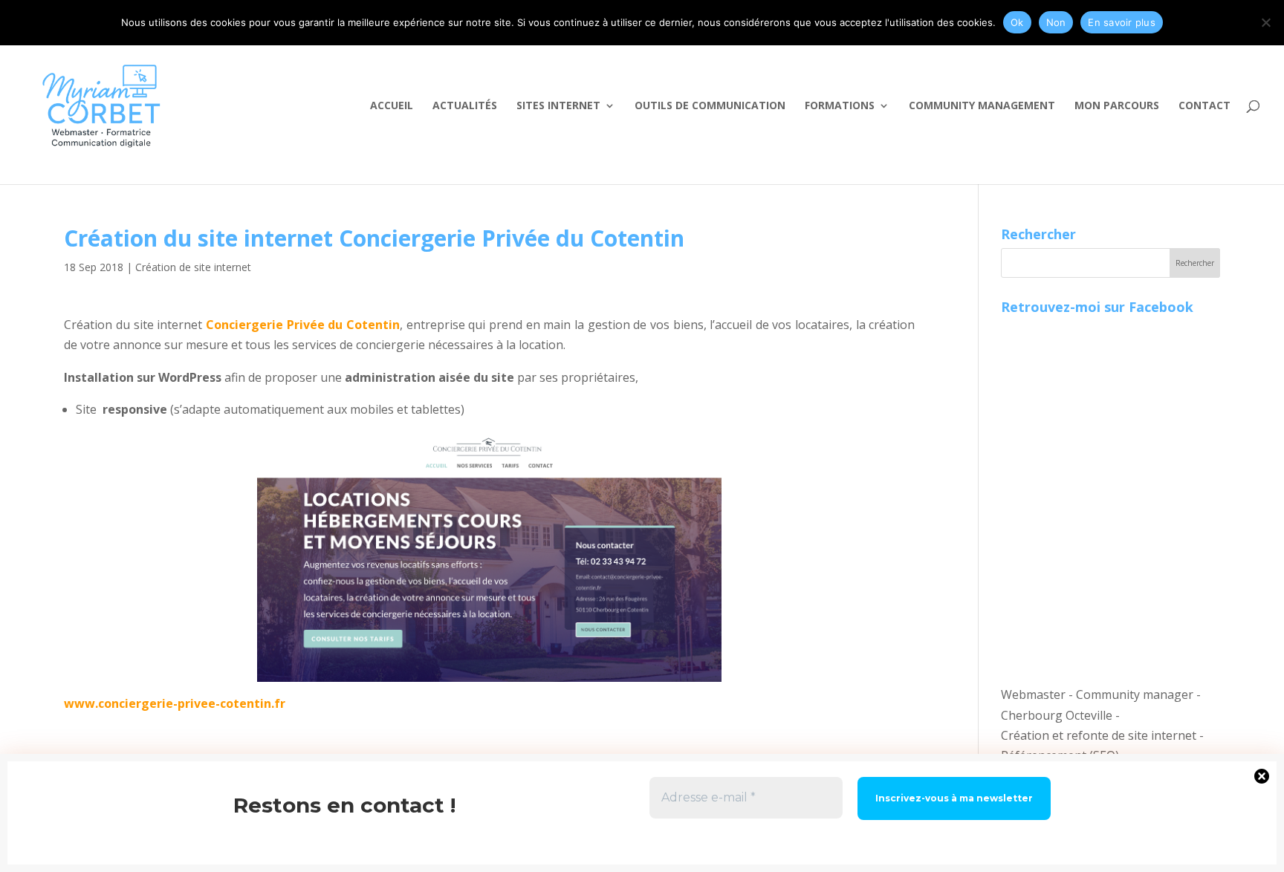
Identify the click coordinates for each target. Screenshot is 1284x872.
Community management (982, 106)
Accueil (391, 106)
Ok (1017, 22)
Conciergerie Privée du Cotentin (303, 324)
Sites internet (558, 106)
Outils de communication (710, 106)
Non (1056, 22)
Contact (1204, 106)
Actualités (464, 106)
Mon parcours (1116, 106)
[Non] (1265, 22)
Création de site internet (193, 267)
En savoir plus (1121, 22)
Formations (840, 106)
